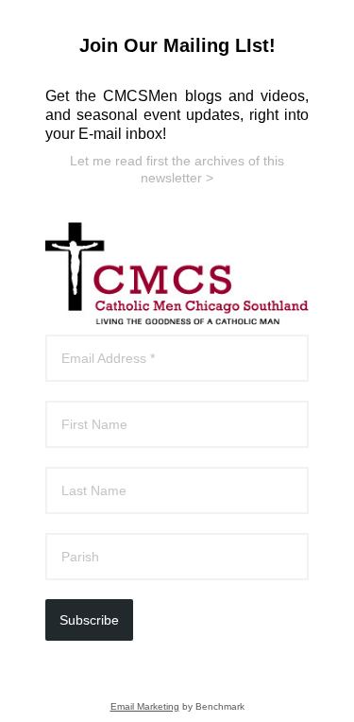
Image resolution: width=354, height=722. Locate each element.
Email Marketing (144, 706)
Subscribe (89, 619)
